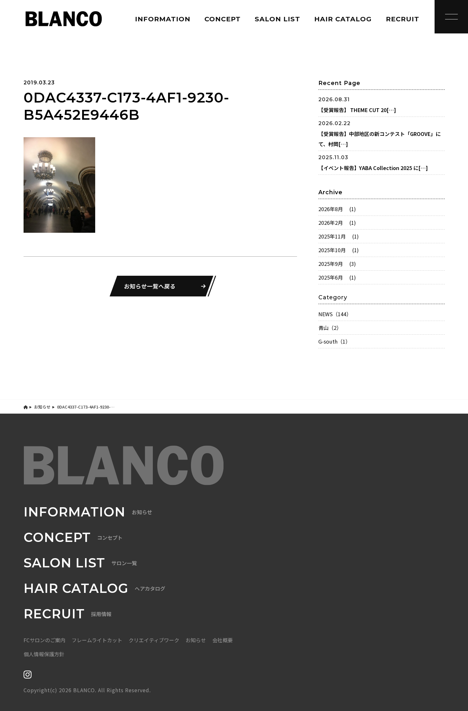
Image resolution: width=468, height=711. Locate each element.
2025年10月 (338, 250)
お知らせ (42, 407)
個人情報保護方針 (44, 654)
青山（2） (330, 327)
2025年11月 (338, 236)
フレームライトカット (97, 640)
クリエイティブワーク (154, 640)
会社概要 (222, 640)
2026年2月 (337, 222)
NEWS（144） (334, 314)
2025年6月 (337, 277)
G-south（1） (334, 341)
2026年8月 (337, 209)
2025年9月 (337, 263)
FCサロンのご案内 (44, 640)
